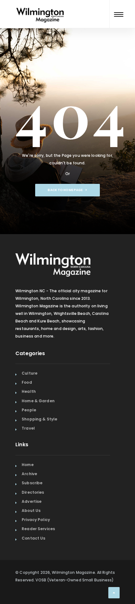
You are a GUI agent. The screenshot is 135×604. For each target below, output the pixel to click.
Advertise (31, 501)
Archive (29, 473)
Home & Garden (38, 401)
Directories (33, 492)
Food (27, 382)
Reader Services (38, 528)
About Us (31, 510)
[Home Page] (40, 7)
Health (29, 391)
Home (27, 464)
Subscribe (32, 483)
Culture (29, 373)
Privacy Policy (36, 519)
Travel (28, 428)
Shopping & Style (39, 419)
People (29, 410)
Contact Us (33, 538)
